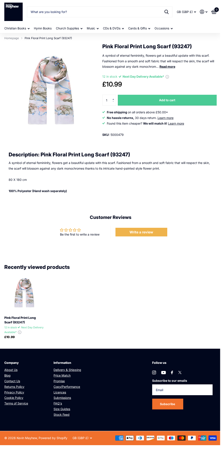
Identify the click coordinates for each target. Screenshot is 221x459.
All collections (17, 28)
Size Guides (62, 409)
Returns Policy (14, 386)
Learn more (166, 118)
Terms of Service (16, 403)
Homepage (11, 38)
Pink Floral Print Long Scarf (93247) (20, 320)
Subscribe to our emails (169, 380)
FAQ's (58, 403)
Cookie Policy (13, 398)
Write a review (141, 232)
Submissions (62, 398)
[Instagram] (154, 372)
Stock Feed (61, 414)
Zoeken (166, 11)
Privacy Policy (14, 392)
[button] (114, 96)
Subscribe (168, 404)
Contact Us (12, 381)
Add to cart (167, 100)
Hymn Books (43, 28)
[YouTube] (163, 372)
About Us (10, 370)
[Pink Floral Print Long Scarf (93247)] (24, 293)
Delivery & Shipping (67, 370)
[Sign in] (204, 12)
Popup (167, 76)
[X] (180, 372)
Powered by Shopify (53, 438)
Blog (7, 375)
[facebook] (172, 372)
